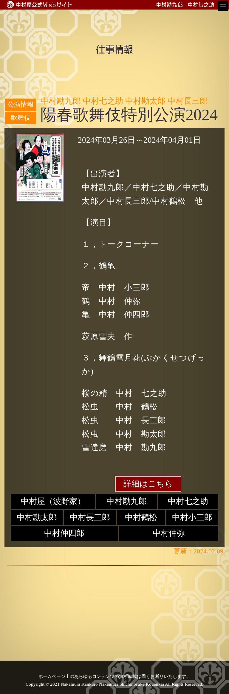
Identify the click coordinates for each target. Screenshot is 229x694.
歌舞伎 (20, 117)
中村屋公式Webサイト (44, 4)
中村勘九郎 (126, 501)
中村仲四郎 (64, 533)
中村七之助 (188, 501)
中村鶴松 (141, 517)
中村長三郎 (90, 517)
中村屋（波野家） (53, 501)
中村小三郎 (192, 517)
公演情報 (20, 104)
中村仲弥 (169, 533)
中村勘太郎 (37, 517)
